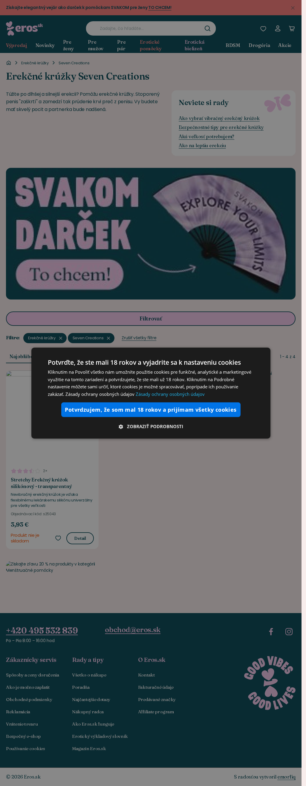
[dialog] (150, 392)
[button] (151, 426)
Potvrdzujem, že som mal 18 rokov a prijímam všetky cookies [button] (150, 409)
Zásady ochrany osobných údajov (170, 394)
